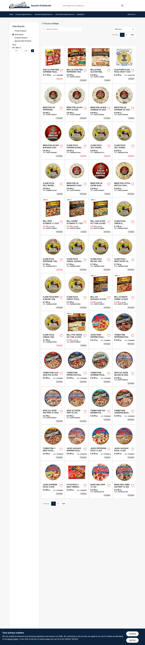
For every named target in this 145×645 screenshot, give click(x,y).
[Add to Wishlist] (61, 70)
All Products (19, 34)
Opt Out (132, 640)
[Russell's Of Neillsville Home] (19, 6)
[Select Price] (32, 50)
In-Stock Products (21, 37)
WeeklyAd (80, 14)
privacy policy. (13, 639)
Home (11, 14)
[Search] (122, 5)
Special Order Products (23, 41)
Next (132, 35)
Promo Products (20, 30)
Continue (132, 634)
